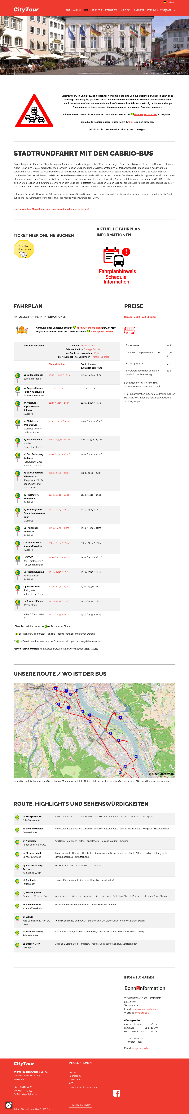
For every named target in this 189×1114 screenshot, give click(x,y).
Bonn (86, 10)
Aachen (77, 10)
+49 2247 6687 (24, 1086)
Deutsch (170, 2)
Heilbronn (138, 10)
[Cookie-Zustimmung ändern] (9, 1105)
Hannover (125, 10)
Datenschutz (75, 1079)
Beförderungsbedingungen (83, 1087)
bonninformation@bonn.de (145, 1009)
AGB (71, 1083)
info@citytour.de (140, 1048)
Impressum (75, 1076)
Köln (68, 10)
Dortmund (97, 10)
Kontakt (73, 1072)
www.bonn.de (142, 1013)
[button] (14, 45)
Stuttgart (165, 10)
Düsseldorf (111, 10)
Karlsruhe (152, 10)
